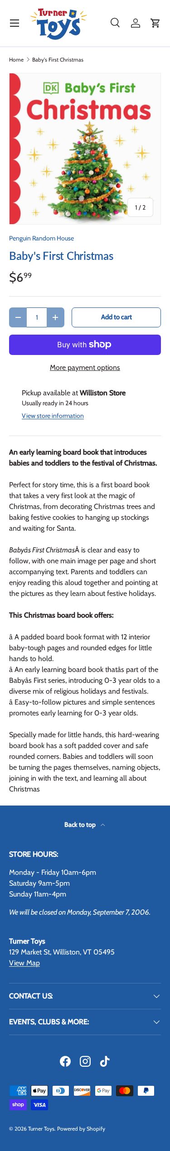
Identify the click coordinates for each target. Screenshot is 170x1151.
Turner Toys (41, 1128)
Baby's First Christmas (57, 59)
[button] (155, 23)
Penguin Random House (41, 238)
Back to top (80, 824)
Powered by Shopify (81, 1128)
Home (16, 59)
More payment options (85, 367)
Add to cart (116, 317)
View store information (53, 416)
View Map (24, 963)
